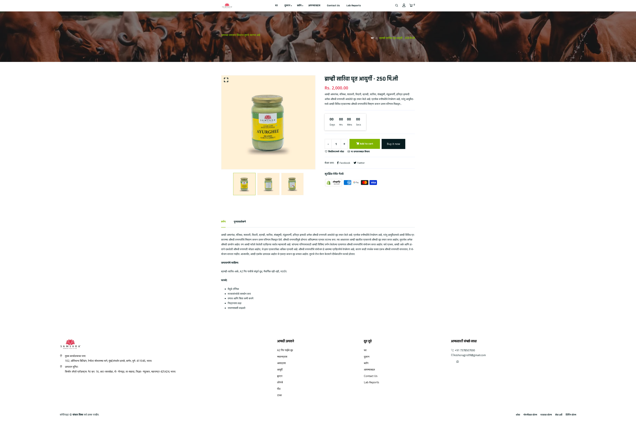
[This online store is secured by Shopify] (334, 182)
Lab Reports (353, 5)
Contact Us (333, 5)
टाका (279, 395)
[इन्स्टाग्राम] (453, 361)
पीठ (279, 389)
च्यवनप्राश (282, 356)
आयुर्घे (279, 369)
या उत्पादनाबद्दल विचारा (360, 151)
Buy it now (393, 144)
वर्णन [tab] (223, 221)
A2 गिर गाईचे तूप (285, 350)
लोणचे (280, 382)
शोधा (518, 414)
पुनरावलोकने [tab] (240, 221)
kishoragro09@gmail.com (470, 355)
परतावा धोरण (546, 414)
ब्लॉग (299, 5)
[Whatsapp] (457, 361)
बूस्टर (279, 376)
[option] (268, 122)
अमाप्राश (281, 363)
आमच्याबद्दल (314, 5)
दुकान (287, 5)
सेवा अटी (558, 414)
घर (276, 5)
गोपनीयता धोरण (530, 414)
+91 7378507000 (464, 350)
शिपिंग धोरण (571, 414)
